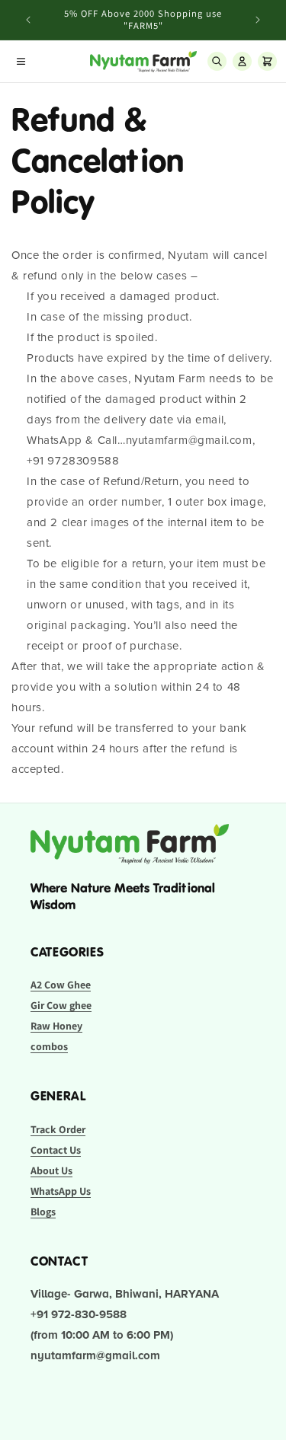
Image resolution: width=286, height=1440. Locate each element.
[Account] (242, 61)
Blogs (43, 1211)
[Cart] (267, 61)
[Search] (217, 61)
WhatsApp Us (61, 1191)
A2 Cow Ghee (61, 984)
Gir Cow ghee (61, 1005)
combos (49, 1046)
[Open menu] (21, 61)
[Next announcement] (258, 20)
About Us (51, 1170)
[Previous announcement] (28, 20)
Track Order (58, 1129)
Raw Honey (56, 1026)
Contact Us (56, 1150)
